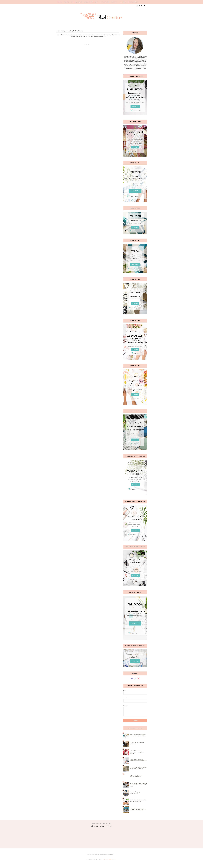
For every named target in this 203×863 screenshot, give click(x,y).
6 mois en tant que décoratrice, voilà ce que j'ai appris (138, 800)
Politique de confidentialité (106, 854)
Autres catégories (90, 2)
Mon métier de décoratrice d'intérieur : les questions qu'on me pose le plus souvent (138, 809)
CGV (98, 854)
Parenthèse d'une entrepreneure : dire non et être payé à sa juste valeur (138, 785)
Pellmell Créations (109, 859)
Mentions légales (91, 854)
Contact (123, 2)
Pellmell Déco (133, 2)
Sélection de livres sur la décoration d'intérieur (136, 776)
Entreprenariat (76, 2)
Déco (66, 2)
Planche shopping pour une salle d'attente (137, 792)
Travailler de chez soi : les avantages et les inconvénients (138, 760)
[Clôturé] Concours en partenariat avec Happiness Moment (137, 752)
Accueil (59, 2)
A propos (114, 2)
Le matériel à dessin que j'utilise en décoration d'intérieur (138, 768)
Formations (105, 2)
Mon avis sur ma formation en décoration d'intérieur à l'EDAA (138, 735)
